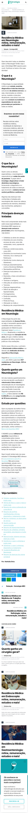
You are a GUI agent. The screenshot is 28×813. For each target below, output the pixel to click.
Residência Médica (12, 8)
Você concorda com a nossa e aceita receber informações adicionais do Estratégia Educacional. (15, 154)
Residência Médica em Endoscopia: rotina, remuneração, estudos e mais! (14, 698)
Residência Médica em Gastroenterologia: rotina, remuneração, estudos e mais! (14, 750)
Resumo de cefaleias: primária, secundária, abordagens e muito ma (15, 532)
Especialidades (5, 9)
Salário (4, 394)
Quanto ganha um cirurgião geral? (12, 650)
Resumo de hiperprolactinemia (14, 527)
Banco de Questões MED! (10, 429)
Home (3, 8)
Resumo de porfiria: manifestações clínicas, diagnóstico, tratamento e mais (14, 514)
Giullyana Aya (7, 655)
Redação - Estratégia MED (11, 49)
